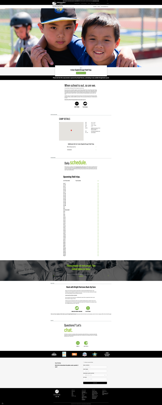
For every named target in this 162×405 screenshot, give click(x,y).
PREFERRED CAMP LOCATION (88, 373)
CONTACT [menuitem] (97, 3)
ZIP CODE (85, 377)
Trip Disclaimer (69, 149)
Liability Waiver (104, 391)
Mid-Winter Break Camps (94, 394)
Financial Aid (84, 391)
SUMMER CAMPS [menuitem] (76, 3)
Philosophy (73, 391)
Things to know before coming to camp (84, 397)
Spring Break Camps (95, 395)
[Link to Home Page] (59, 3)
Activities (99, 6)
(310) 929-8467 (93, 132)
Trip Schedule (85, 107)
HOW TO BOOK (76, 107)
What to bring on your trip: (71, 146)
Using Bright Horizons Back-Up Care (84, 393)
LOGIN (108, 3)
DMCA (103, 392)
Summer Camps (94, 391)
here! (110, 313)
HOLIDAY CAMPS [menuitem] (83, 3)
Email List (83, 394)
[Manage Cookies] (3, 403)
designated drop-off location (81, 166)
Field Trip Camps (94, 396)
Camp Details (94, 6)
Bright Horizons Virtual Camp (94, 398)
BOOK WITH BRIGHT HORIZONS (77, 311)
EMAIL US (77, 346)
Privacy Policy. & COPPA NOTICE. (86, 403)
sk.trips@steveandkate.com (95, 131)
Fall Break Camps (94, 392)
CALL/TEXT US (86, 346)
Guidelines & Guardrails (83, 399)
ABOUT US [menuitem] (92, 3)
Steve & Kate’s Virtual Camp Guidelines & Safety (105, 394)
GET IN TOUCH (88, 311)
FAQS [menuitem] (89, 3)
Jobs (72, 392)
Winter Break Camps (95, 393)
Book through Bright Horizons (104, 6)
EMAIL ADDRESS (86, 365)
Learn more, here (95, 0)
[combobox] (95, 375)
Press (72, 393)
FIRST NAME (85, 369)
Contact (83, 395)
